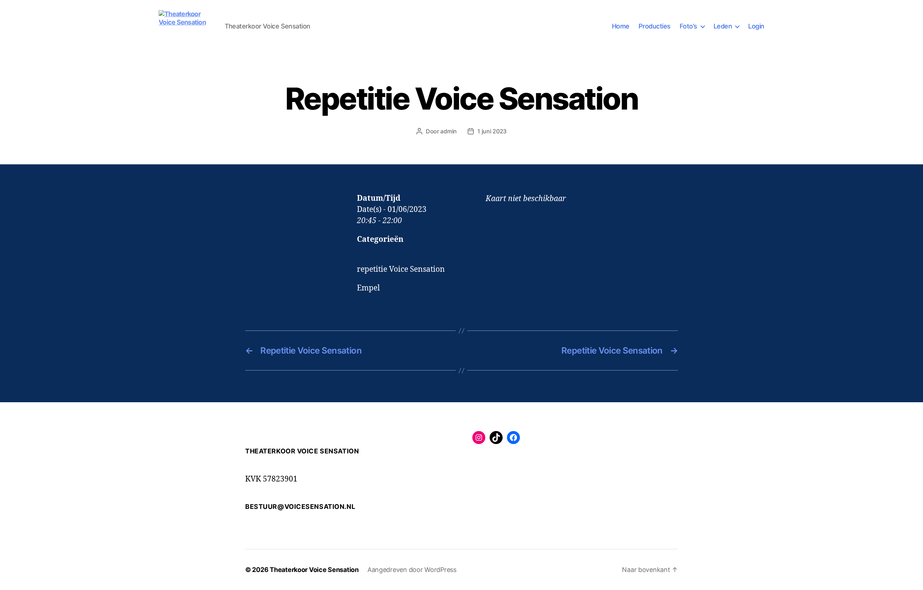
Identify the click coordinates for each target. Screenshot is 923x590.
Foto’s (688, 26)
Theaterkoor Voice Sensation (314, 569)
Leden (723, 26)
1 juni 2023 (492, 131)
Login (756, 26)
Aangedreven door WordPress (411, 569)
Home (621, 26)
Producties (655, 26)
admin (448, 131)
